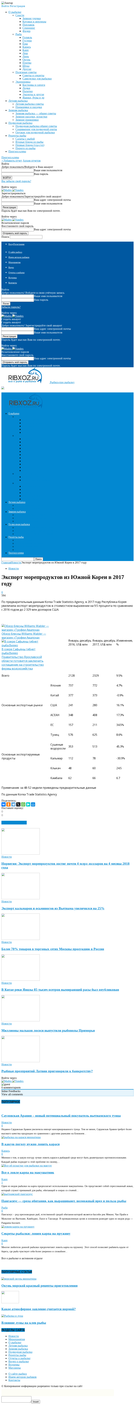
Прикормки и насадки (28, 107)
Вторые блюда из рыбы (29, 141)
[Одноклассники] (8, 804)
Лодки (26, 88)
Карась (26, 46)
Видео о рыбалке (18, 1361)
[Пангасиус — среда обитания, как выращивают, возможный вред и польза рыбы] (17, 1194)
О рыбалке (14, 1342)
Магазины (14, 1367)
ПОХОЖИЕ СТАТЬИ (14, 822)
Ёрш (25, 43)
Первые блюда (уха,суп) (29, 145)
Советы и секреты (33, 75)
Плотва (26, 62)
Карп (25, 50)
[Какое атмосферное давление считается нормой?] (10, 1302)
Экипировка (22, 81)
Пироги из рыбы (25, 148)
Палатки (27, 91)
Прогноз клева (17, 151)
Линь (25, 56)
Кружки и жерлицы (34, 21)
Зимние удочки (31, 18)
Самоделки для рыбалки (37, 78)
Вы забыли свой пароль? (16, 181)
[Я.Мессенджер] (28, 804)
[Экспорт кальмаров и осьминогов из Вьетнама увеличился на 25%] (20, 898)
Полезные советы (26, 72)
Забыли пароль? (11, 306)
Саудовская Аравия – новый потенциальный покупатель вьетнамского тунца (61, 1115)
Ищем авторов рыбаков (18, 257)
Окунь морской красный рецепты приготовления (39, 1285)
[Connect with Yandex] (18, 190)
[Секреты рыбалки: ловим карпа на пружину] (17, 1226)
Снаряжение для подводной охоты (36, 129)
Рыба (18, 34)
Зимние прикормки (27, 119)
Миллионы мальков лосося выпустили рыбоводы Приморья (48, 1030)
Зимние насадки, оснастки (31, 116)
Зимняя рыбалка (18, 1348)
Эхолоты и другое (33, 94)
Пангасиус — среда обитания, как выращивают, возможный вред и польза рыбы (63, 1201)
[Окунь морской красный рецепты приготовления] (18, 1278)
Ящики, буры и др (33, 97)
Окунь (26, 59)
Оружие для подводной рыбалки (35, 132)
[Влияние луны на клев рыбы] (12, 1315)
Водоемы (12, 277)
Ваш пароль (41, 173)
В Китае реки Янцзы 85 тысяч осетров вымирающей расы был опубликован (60, 989)
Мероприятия (14, 262)
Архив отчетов (32, 160)
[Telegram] (13, 804)
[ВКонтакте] (3, 804)
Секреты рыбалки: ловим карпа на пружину (35, 1233)
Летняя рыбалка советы (29, 103)
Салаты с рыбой (25, 138)
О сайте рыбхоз (15, 252)
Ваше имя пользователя (48, 170)
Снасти (19, 15)
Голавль (27, 37)
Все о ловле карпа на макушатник (27, 1172)
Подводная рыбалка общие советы (36, 126)
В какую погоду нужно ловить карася (30, 1144)
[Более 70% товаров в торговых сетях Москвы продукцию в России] (20, 938)
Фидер (26, 31)
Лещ (25, 53)
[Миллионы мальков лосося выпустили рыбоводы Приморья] (20, 1020)
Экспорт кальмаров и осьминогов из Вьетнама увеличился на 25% (52, 908)
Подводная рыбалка (20, 1351)
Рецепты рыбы (17, 1355)
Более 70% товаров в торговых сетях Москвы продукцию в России (52, 949)
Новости (13, 568)
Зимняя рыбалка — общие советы (35, 113)
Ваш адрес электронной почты (52, 199)
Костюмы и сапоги (33, 84)
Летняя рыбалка (18, 1345)
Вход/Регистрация (16, 244)
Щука (25, 65)
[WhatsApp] (23, 804)
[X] (18, 804)
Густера (27, 40)
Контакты (12, 283)
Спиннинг (28, 27)
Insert (36, 1401)
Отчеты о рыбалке (16, 272)
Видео (11, 267)
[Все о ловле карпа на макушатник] (26, 1165)
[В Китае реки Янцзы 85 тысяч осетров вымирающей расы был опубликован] (20, 979)
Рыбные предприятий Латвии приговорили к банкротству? (47, 1071)
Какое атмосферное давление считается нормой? (38, 1309)
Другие (26, 69)
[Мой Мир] (33, 804)
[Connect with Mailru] (6, 190)
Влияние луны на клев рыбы (23, 1323)
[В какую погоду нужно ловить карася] (21, 1137)
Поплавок (28, 24)
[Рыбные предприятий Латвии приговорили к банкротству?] (20, 1061)
